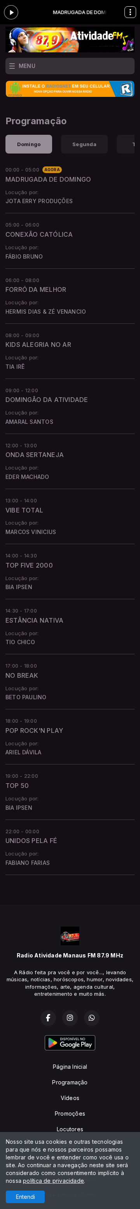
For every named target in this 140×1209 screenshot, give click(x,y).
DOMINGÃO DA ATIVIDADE (46, 400)
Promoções (70, 1113)
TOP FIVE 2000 (29, 565)
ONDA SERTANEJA (34, 455)
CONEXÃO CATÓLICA (39, 234)
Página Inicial (70, 1066)
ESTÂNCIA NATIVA (34, 620)
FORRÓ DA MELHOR (35, 289)
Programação (70, 1082)
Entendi (25, 1196)
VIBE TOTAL (24, 510)
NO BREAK (21, 675)
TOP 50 (17, 785)
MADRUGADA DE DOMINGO (48, 179)
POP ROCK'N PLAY (34, 730)
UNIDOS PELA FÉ (31, 841)
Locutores (70, 1129)
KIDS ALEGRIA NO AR (38, 344)
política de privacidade (53, 1180)
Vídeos (70, 1098)
